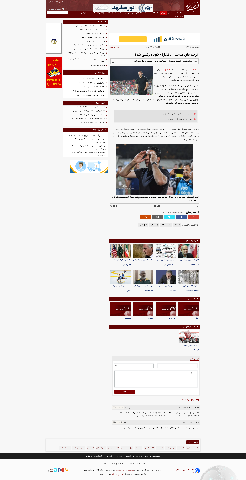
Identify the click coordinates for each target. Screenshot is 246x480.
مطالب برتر (192, 299)
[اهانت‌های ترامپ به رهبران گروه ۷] (189, 336)
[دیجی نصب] (53, 88)
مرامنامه (70, 2)
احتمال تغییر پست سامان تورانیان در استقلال (89, 95)
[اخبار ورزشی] (166, 309)
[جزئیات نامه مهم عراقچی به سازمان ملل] (166, 277)
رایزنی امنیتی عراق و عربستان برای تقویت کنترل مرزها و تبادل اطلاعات (85, 54)
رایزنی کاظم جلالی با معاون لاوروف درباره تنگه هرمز (89, 48)
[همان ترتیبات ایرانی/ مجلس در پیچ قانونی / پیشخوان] (166, 251)
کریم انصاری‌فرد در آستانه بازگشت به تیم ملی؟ (88, 91)
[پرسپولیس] (120, 309)
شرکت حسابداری (192, 448)
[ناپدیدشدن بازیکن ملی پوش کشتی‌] (120, 277)
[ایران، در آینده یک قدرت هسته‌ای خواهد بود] (188, 277)
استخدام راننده (65, 448)
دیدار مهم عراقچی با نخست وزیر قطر (93, 37)
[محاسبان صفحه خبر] (53, 53)
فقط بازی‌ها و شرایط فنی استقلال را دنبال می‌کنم (178, 114)
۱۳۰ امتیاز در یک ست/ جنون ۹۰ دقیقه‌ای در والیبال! (89, 29)
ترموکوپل (90, 448)
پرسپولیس (127, 318)
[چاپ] (117, 206)
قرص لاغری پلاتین (79, 448)
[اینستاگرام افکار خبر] (51, 470)
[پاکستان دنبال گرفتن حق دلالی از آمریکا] (120, 251)
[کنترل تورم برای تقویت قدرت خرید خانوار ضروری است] (188, 251)
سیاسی (146, 456)
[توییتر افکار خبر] (55, 470)
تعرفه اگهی (52, 2)
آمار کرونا (181, 448)
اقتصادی (128, 456)
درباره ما (76, 2)
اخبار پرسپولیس (113, 448)
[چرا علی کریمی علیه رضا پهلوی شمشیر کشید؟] (143, 251)
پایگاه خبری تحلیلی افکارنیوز (124, 470)
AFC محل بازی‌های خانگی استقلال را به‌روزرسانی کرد (88, 118)
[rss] (66, 470)
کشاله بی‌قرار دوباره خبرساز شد (93, 87)
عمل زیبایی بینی (127, 448)
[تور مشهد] (123, 11)
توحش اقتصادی (100, 142)
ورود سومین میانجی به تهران (96, 41)
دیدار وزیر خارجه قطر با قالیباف (95, 33)
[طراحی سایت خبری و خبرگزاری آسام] (197, 471)
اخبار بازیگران (149, 448)
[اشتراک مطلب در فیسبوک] (181, 217)
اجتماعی (108, 456)
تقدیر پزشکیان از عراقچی (97, 65)
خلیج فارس (143, 224)
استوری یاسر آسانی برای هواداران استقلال (92, 114)
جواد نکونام (194, 70)
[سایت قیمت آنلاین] (154, 39)
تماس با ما (63, 2)
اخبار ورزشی (172, 318)
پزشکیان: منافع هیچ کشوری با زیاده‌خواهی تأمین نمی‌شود (87, 44)
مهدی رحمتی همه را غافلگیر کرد (94, 78)
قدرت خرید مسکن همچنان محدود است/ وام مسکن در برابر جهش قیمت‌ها (87, 154)
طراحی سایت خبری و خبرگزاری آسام (185, 471)
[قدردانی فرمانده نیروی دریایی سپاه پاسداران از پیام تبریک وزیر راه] (143, 277)
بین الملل (118, 456)
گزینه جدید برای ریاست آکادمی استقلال (180, 119)
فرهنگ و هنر (97, 456)
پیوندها (58, 2)
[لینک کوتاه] (111, 206)
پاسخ (128, 407)
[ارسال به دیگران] (114, 206)
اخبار (197, 318)
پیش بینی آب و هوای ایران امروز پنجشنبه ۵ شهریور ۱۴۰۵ (87, 135)
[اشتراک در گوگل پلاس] (193, 217)
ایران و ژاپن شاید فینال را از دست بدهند (91, 82)
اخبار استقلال (100, 448)
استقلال (167, 70)
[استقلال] (143, 309)
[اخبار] (188, 309)
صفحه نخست (156, 456)
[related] (113, 62)
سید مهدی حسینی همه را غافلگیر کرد (93, 122)
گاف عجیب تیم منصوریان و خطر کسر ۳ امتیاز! (90, 25)
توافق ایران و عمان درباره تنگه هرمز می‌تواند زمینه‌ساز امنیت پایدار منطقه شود (87, 147)
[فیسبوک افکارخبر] (59, 470)
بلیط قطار (138, 448)
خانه (117, 47)
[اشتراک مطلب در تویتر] (169, 217)
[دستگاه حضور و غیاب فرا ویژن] (89, 172)
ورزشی (112, 47)
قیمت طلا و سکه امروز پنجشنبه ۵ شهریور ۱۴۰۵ (90, 139)
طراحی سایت (170, 448)
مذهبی (87, 456)
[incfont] (159, 206)
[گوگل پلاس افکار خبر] (62, 470)
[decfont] (155, 206)
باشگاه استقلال (166, 224)
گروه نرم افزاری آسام (117, 474)
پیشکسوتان (154, 224)
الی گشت (160, 448)
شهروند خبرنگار (178, 16)
